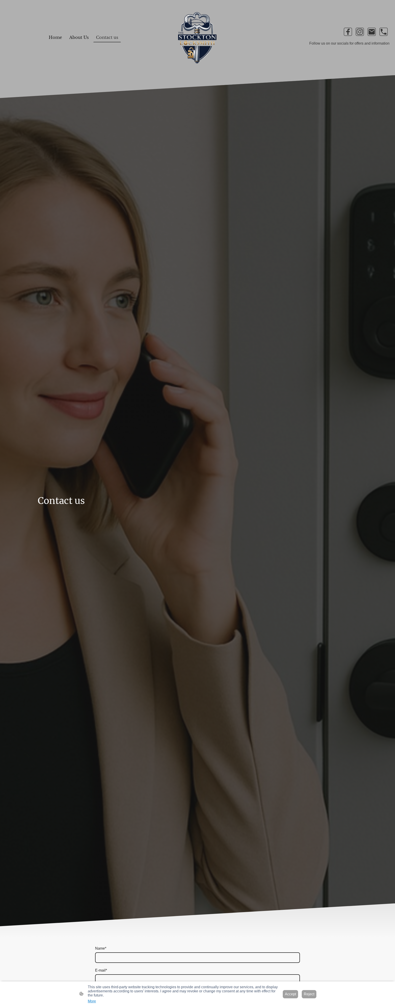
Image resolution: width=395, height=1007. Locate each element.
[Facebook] (348, 32)
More (92, 1001)
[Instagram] (360, 32)
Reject (309, 994)
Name (100, 948)
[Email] (372, 32)
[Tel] (383, 32)
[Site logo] (197, 37)
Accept (290, 994)
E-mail (101, 970)
